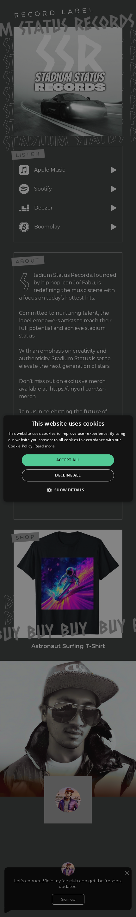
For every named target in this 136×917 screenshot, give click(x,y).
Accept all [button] (68, 460)
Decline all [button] (68, 475)
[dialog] (68, 458)
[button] (68, 490)
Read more (44, 446)
